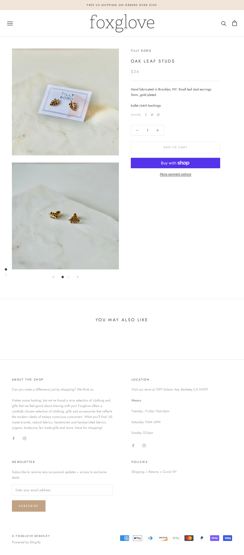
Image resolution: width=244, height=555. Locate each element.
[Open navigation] (10, 23)
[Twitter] (152, 114)
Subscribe (29, 506)
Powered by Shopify (26, 542)
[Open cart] (234, 23)
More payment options (175, 174)
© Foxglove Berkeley (31, 536)
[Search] (223, 23)
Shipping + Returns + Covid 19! (154, 471)
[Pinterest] (158, 114)
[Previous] (53, 277)
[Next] (77, 277)
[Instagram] (24, 438)
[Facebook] (145, 114)
